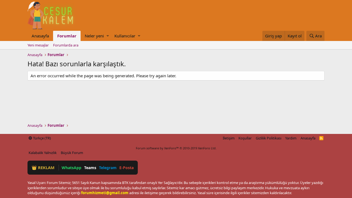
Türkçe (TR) (41, 138)
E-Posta (126, 167)
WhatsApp (71, 167)
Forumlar (66, 35)
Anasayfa (40, 35)
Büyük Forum (72, 152)
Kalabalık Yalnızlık (43, 152)
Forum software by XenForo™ (176, 148)
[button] (107, 36)
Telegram (108, 167)
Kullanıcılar (124, 35)
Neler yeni (94, 35)
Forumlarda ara (65, 45)
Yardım (290, 138)
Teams (90, 167)
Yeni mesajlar (38, 45)
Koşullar (245, 138)
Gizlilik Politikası (268, 138)
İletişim (229, 138)
